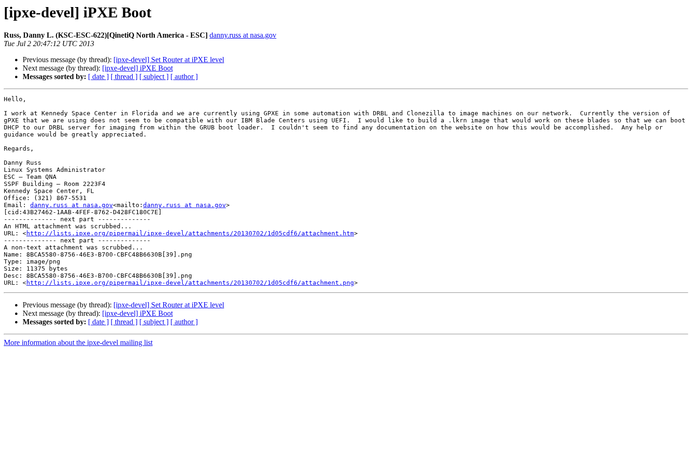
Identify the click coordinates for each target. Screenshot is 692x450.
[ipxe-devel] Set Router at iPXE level (168, 60)
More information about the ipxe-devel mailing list (78, 342)
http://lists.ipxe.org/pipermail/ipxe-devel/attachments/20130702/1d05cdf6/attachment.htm (190, 233)
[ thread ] (124, 76)
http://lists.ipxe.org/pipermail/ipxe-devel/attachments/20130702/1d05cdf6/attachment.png (190, 282)
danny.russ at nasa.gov (242, 35)
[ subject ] (154, 76)
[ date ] (98, 76)
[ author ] (184, 76)
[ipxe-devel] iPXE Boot (137, 68)
